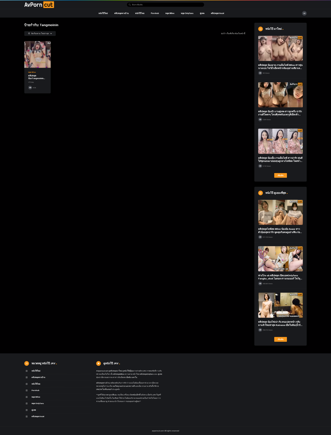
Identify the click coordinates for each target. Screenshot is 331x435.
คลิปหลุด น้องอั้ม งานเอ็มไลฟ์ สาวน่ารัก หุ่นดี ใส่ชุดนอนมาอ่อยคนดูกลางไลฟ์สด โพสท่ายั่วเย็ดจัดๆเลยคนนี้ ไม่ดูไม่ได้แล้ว (280, 161)
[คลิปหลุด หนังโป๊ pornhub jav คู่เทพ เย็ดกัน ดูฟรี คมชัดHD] (39, 4)
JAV (144, 371)
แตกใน (134, 377)
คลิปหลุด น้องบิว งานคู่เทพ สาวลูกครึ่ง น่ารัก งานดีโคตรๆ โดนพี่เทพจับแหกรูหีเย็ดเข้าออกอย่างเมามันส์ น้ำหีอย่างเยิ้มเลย (280, 114)
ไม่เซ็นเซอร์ (107, 389)
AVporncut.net (102, 371)
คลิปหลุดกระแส (217, 13)
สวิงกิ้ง (151, 386)
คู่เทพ (202, 13)
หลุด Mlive (169, 13)
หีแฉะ (114, 395)
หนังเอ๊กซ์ (136, 395)
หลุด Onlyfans (187, 13)
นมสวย (122, 386)
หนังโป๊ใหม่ (103, 13)
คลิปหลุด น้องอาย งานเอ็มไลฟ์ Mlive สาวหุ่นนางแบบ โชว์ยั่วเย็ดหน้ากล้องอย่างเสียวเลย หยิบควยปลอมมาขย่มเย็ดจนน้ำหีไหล (280, 68)
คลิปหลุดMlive (118, 374)
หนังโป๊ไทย (139, 13)
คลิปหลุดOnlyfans (147, 374)
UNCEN (99, 389)
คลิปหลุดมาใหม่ (116, 371)
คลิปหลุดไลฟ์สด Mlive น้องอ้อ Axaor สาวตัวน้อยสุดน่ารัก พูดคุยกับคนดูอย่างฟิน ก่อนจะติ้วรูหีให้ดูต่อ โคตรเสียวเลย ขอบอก (280, 232)
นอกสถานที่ (130, 386)
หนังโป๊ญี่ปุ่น (128, 371)
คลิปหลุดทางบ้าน (121, 13)
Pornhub (155, 13)
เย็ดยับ (128, 377)
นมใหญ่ (116, 386)
